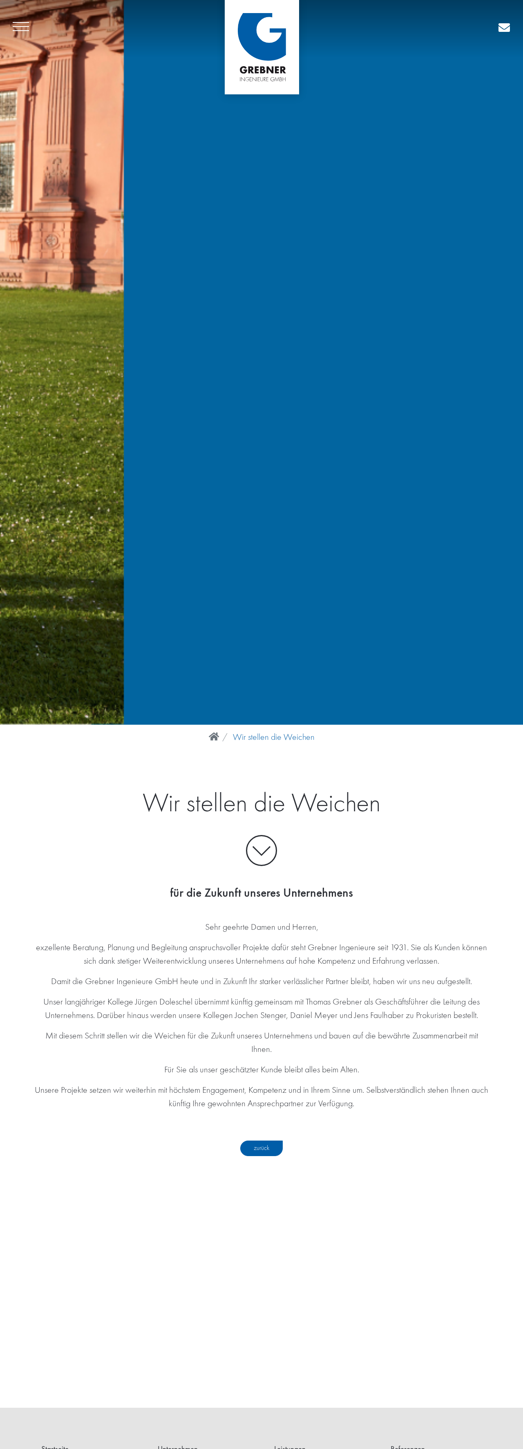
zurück (261, 1148)
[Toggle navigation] (21, 28)
